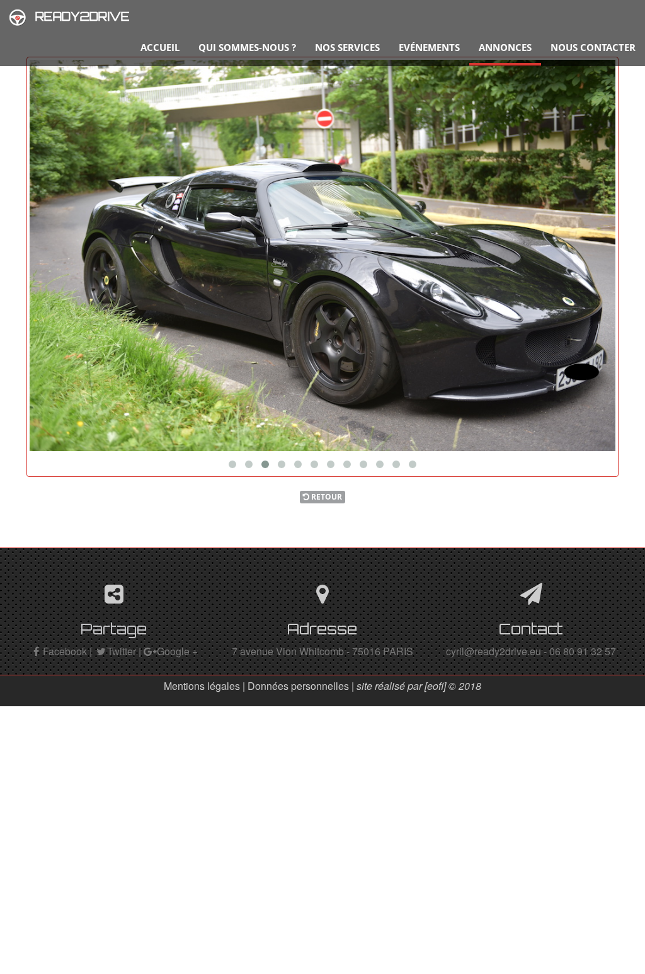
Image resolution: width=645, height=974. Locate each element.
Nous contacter (593, 47)
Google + (177, 651)
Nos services (347, 47)
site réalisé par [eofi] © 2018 (419, 686)
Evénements (429, 47)
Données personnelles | (302, 686)
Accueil (160, 47)
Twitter (121, 651)
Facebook (65, 651)
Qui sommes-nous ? (247, 47)
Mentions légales (202, 686)
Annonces (505, 47)
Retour (325, 496)
